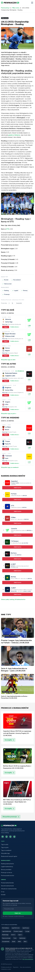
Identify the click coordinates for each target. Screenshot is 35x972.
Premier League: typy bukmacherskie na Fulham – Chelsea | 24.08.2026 (16, 641)
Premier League (15, 635)
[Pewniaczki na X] (10, 836)
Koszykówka (5, 941)
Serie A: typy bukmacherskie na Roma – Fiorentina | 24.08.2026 (14, 697)
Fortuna (13, 494)
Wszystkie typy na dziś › (8, 360)
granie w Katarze (14, 135)
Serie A (13, 664)
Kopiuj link (19, 303)
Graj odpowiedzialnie (27, 959)
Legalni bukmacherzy (7, 866)
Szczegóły (8, 740)
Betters (14, 553)
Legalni (16, 290)
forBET (13, 588)
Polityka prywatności (6, 967)
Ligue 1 (20, 934)
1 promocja (20, 371)
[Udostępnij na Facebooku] (9, 303)
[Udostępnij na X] (12, 303)
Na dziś (6, 280)
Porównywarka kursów (7, 875)
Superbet (14, 481)
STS (7, 229)
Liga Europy (26, 928)
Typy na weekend (6, 850)
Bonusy (25, 290)
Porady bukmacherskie (7, 883)
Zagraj (5, 327)
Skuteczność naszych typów (9, 856)
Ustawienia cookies (6, 969)
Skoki (13, 941)
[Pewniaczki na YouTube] (6, 836)
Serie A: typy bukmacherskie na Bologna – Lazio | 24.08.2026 (14, 669)
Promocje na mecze (6, 872)
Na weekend (16, 280)
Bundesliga (5, 934)
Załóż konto (17, 488)
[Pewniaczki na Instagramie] (14, 836)
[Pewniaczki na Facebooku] (2, 836)
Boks (25, 941)
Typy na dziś (4, 844)
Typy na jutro (5, 847)
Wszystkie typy (5, 853)
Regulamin (15, 967)
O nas (2, 892)
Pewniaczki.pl (5, 8)
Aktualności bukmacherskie (9, 889)
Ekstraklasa (5, 928)
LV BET (13, 564)
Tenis (14, 938)
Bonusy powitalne (6, 869)
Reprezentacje (6, 938)
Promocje (7, 294)
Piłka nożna (15, 8)
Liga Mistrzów (16, 928)
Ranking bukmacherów (7, 864)
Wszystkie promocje (10, 817)
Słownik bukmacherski (7, 886)
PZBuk (13, 517)
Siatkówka (22, 938)
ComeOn (14, 529)
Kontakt (3, 895)
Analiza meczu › (14, 327)
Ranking (6, 290)
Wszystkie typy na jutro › (8, 413)
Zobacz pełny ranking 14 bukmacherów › (13, 599)
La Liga (27, 931)
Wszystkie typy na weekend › (10, 467)
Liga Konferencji (6, 931)
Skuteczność (7, 284)
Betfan (13, 577)
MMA (19, 941)
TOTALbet (14, 541)
